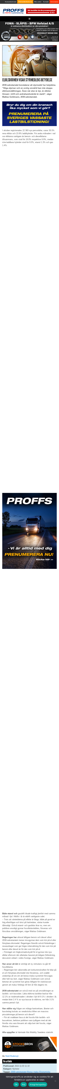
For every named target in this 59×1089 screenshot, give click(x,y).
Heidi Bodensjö (11, 1056)
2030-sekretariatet (19, 1072)
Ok (16, 1084)
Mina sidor (37, 2)
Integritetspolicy (38, 1084)
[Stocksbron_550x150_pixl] (29, 1044)
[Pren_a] (41, 11)
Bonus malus (33, 1072)
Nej (23, 1084)
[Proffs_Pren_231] (29, 113)
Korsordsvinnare (10, 2)
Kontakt (46, 2)
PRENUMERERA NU (25, 2)
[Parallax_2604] (29, 531)
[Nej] (55, 1080)
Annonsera (54, 2)
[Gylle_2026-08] (29, 31)
